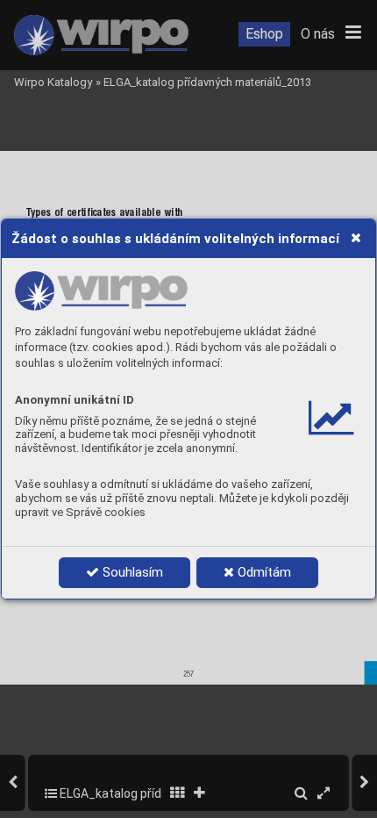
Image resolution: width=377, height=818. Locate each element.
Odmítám (262, 572)
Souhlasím (131, 572)
